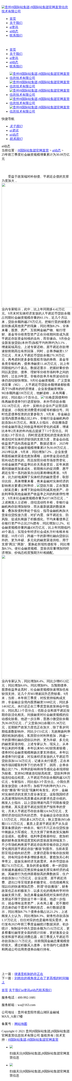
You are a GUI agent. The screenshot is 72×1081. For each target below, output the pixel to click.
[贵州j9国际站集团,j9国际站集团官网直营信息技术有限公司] (36, 11)
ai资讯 (14, 27)
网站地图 (20, 1024)
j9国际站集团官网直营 (33, 150)
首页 (13, 18)
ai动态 (14, 31)
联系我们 (16, 35)
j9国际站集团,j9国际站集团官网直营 (33, 1039)
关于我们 (16, 23)
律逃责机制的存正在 (28, 974)
